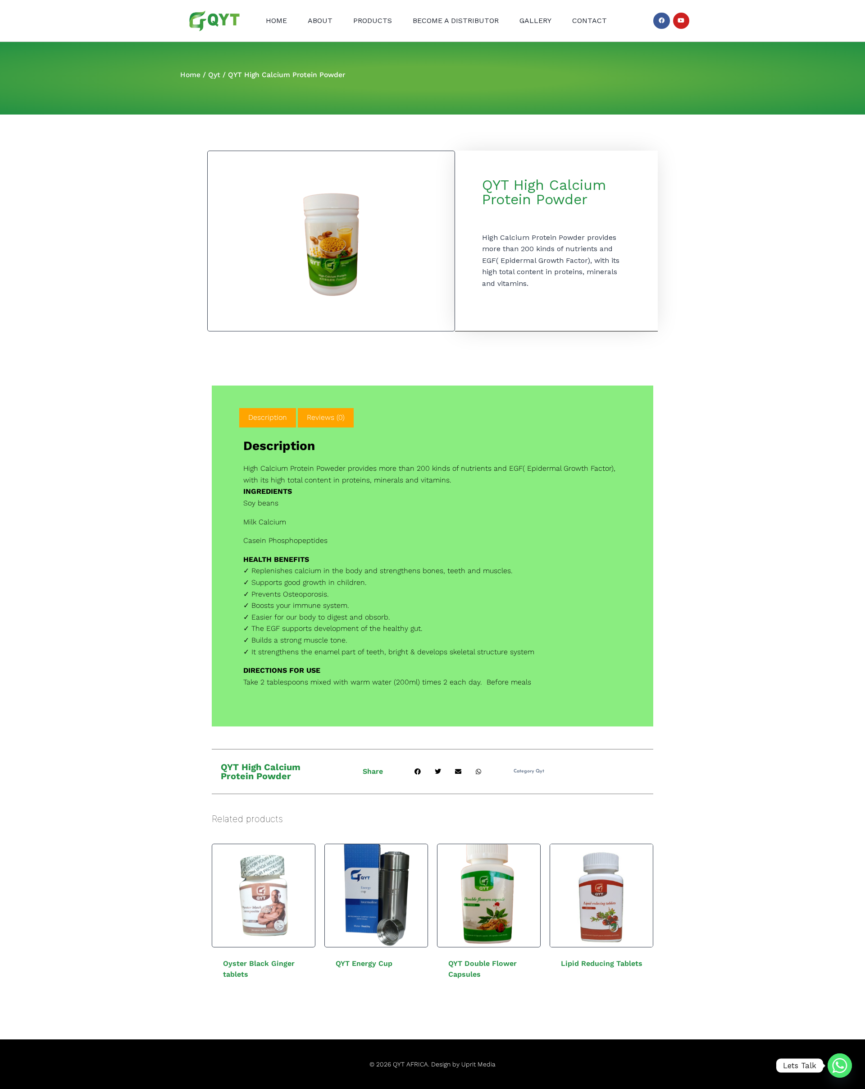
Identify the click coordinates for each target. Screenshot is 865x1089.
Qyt (214, 74)
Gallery (535, 20)
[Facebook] (661, 21)
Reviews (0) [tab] (326, 417)
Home (276, 20)
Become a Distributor (456, 20)
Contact (589, 20)
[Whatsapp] (840, 1065)
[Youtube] (681, 21)
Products (372, 20)
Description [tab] (267, 417)
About (320, 20)
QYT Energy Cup (364, 963)
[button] (418, 772)
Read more (360, 992)
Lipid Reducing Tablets (601, 963)
